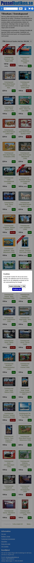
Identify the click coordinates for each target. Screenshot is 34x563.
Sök (20, 8)
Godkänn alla (17, 289)
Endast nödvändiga (14, 286)
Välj (24, 286)
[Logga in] (25, 8)
